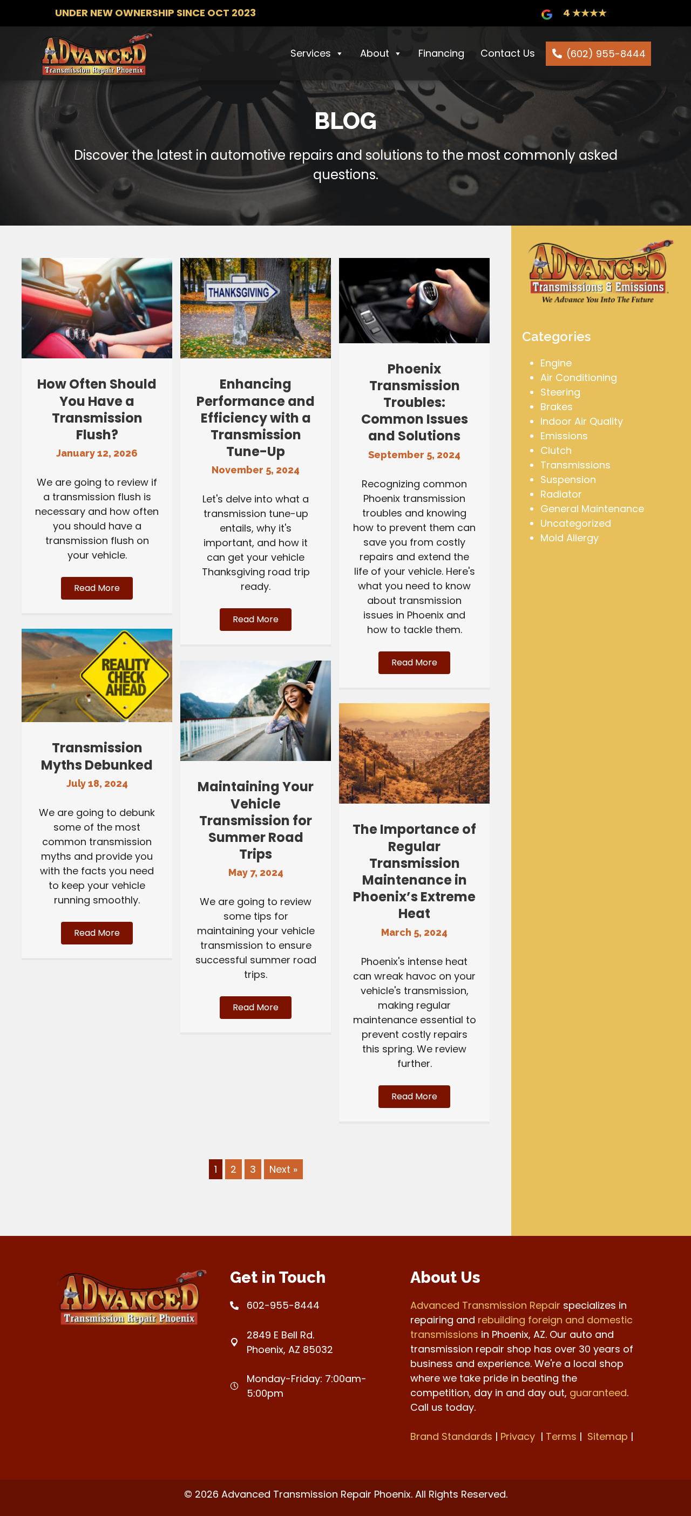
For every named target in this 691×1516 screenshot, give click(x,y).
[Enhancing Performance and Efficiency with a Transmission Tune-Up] (255, 355)
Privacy (517, 1436)
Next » (283, 1169)
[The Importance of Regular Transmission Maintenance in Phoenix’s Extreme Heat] (414, 800)
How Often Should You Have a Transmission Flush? (97, 409)
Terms (561, 1436)
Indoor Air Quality (581, 421)
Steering (560, 392)
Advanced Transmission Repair (485, 1305)
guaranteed (598, 1392)
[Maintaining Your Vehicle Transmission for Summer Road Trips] (255, 757)
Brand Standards (451, 1436)
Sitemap (607, 1436)
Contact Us (507, 53)
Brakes (556, 406)
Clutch (556, 450)
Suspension (568, 479)
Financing (441, 53)
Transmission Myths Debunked (97, 756)
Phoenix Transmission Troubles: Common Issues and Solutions (414, 402)
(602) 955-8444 (606, 53)
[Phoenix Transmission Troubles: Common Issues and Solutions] (414, 339)
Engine (556, 363)
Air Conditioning (578, 377)
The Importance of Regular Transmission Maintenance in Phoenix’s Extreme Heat (414, 871)
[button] (97, 588)
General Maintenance (592, 508)
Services (310, 53)
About (374, 53)
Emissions (564, 436)
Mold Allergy (569, 538)
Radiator (561, 494)
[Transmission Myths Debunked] (97, 718)
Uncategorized (575, 523)
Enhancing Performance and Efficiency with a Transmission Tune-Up (256, 417)
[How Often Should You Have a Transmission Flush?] (97, 355)
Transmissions (575, 465)
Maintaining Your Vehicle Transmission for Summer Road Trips (256, 820)
